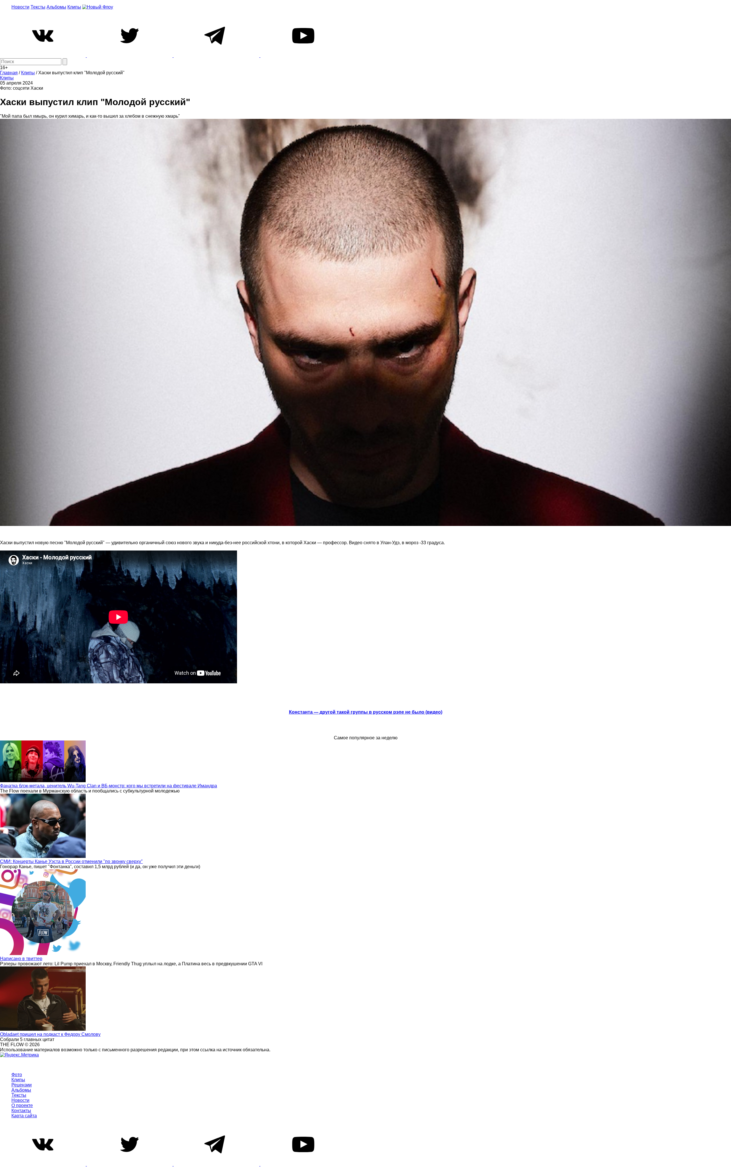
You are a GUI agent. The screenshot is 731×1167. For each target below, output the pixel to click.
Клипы (74, 7)
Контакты (21, 1110)
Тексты (38, 7)
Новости (20, 7)
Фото (16, 1074)
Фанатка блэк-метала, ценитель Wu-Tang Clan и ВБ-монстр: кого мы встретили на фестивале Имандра (108, 785)
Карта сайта (24, 1115)
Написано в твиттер (21, 958)
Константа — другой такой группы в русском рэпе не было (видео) (365, 712)
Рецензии (21, 1084)
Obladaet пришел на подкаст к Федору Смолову (50, 1034)
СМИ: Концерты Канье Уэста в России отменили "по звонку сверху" (71, 861)
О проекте (22, 1105)
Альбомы (56, 7)
